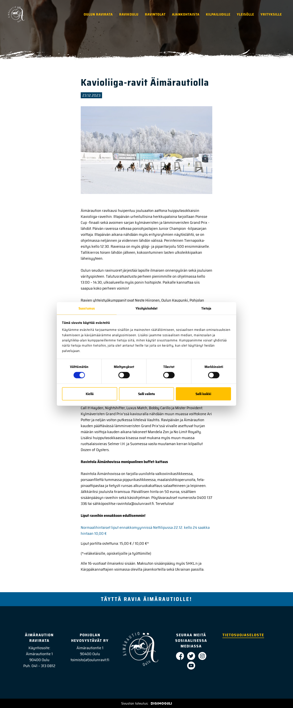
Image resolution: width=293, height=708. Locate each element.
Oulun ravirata (98, 14)
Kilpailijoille (218, 14)
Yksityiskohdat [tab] (146, 308)
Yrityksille (271, 14)
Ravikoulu (129, 14)
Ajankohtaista (186, 14)
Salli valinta (146, 394)
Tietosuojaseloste (243, 635)
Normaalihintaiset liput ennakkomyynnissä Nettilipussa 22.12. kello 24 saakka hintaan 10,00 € (145, 530)
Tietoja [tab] (206, 308)
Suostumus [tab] (87, 308)
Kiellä (90, 394)
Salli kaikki (203, 394)
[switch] (124, 375)
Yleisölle (245, 14)
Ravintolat (155, 14)
